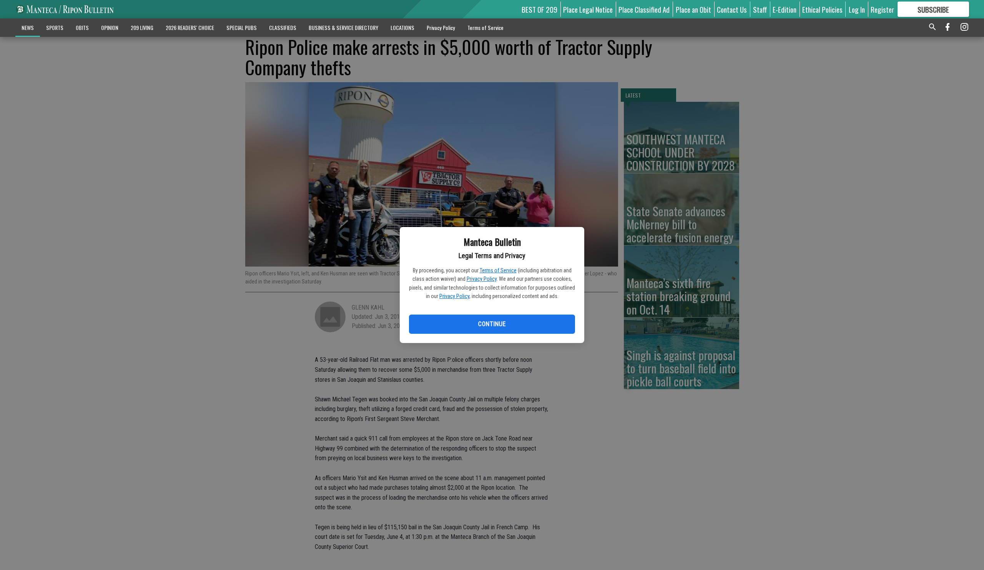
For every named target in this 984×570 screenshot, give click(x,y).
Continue (491, 324)
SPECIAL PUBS (241, 27)
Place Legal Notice (588, 9)
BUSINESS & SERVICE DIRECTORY (343, 27)
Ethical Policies (822, 9)
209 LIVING (142, 27)
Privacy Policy (482, 279)
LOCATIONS (402, 27)
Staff (760, 9)
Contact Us (732, 9)
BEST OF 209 (539, 9)
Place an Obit (693, 9)
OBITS (82, 27)
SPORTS (54, 27)
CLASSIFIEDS (282, 27)
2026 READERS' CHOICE (190, 27)
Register (882, 9)
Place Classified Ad (644, 9)
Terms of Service (498, 270)
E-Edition (784, 9)
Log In (857, 9)
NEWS (28, 27)
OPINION (109, 27)
